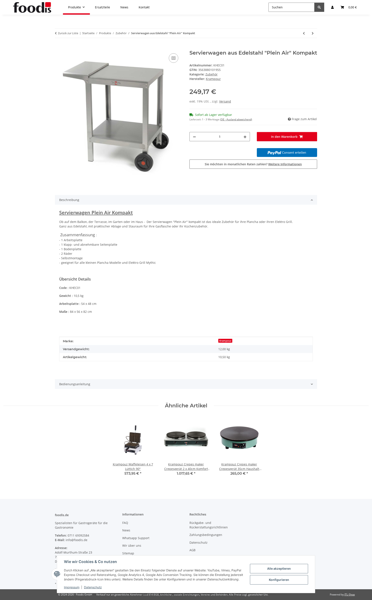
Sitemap (128, 553)
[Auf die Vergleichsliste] (173, 58)
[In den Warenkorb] (58, 47)
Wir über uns (131, 545)
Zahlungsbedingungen (205, 535)
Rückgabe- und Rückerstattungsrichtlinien (208, 525)
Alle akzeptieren (279, 568)
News (126, 530)
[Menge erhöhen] (245, 136)
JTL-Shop (349, 594)
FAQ (125, 523)
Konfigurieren (279, 580)
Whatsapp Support (135, 538)
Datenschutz (93, 587)
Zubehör (211, 74)
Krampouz (225, 340)
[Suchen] (319, 7)
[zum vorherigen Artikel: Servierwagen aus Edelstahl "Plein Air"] (303, 33)
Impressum (71, 587)
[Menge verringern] (194, 136)
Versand (225, 101)
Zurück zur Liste (68, 33)
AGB (192, 550)
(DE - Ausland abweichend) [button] (236, 119)
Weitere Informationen (285, 164)
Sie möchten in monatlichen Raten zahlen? (253, 164)
